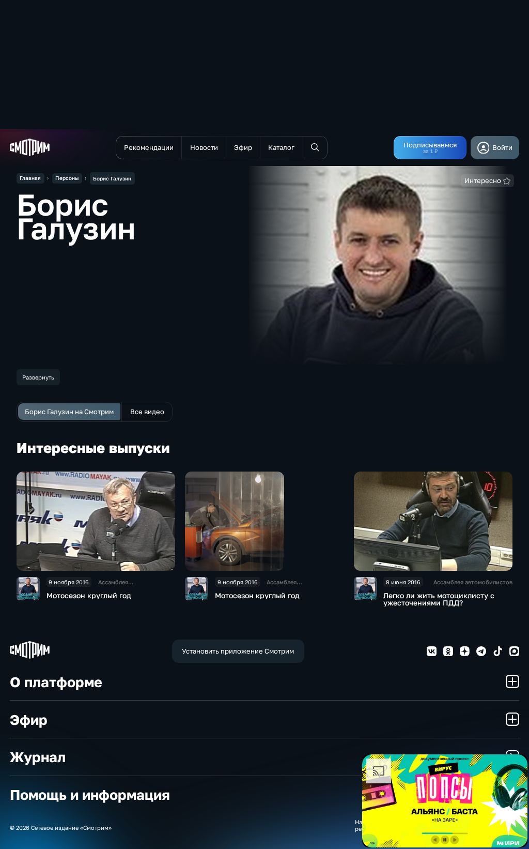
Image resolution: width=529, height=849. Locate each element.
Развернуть (38, 377)
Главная (30, 178)
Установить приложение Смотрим (238, 651)
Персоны (67, 178)
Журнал (38, 756)
